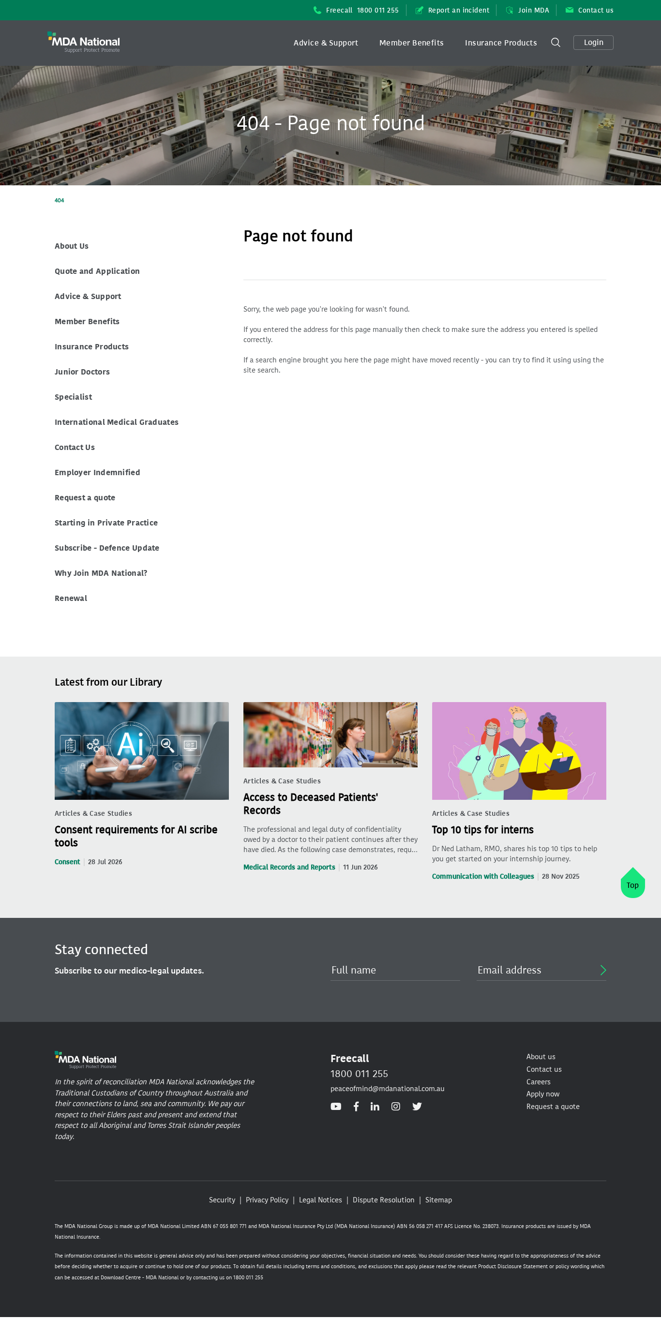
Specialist (73, 397)
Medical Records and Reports (289, 867)
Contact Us (75, 447)
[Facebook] (356, 1106)
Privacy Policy (267, 1200)
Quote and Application (97, 271)
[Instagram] (395, 1106)
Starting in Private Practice (106, 523)
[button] (326, 43)
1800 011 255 (359, 1073)
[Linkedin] (375, 1106)
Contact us (596, 10)
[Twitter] (417, 1106)
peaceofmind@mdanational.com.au (387, 1089)
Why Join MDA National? (101, 573)
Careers (538, 1082)
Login (593, 42)
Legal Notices (320, 1200)
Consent (67, 862)
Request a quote (85, 498)
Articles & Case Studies (93, 813)
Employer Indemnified (97, 472)
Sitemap (438, 1200)
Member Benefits (411, 43)
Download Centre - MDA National (140, 1277)
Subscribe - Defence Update (107, 548)
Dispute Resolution (384, 1200)
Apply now (542, 1094)
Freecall (362, 10)
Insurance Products (501, 43)
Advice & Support (326, 43)
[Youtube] (336, 1106)
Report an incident (459, 10)
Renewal (71, 598)
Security (222, 1200)
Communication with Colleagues (483, 876)
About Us (72, 246)
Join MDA (533, 10)
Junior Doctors (82, 372)
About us (541, 1057)
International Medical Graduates (117, 422)
